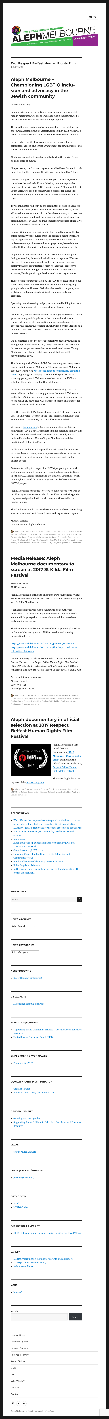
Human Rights (64, 789)
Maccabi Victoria (56, 534)
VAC (54, 543)
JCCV (40, 534)
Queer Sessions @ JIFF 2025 (28, 850)
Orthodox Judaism (19, 537)
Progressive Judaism (48, 537)
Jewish (48, 531)
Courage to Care (21, 1088)
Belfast (24, 792)
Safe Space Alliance (23, 1266)
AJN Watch (71, 531)
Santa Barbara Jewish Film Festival (33, 701)
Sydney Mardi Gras (55, 540)
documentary (30, 427)
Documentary (34, 792)
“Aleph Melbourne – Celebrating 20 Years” (67, 756)
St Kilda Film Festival (38, 540)
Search (14, 1311)
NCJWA (78, 534)
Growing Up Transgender (26, 1118)
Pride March (33, 537)
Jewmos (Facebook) (23, 1177)
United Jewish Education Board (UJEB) (33, 1037)
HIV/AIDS (22, 534)
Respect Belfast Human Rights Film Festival (59, 792)
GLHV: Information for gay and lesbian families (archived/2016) (47, 1233)
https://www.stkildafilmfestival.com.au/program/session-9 (42, 643)
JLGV (45, 534)
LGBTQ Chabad (21, 1207)
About (14, 1374)
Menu (92, 17)
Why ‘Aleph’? (18, 1381)
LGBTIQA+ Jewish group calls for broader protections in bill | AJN (47, 827)
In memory (19, 839)
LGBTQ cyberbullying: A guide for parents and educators (43, 1259)
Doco (13, 1368)
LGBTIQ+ (56, 531)
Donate (15, 1387)
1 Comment (76, 543)
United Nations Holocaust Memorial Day (34, 543)
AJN (64, 531)
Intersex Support (20, 1348)
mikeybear (19, 531)
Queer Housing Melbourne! (27, 978)
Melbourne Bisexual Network (28, 1003)
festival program (35, 782)
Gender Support (19, 1341)
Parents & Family (20, 1355)
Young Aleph (62, 543)
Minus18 (17, 1292)
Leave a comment (31, 704)
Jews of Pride (18, 1361)
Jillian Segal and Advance (26, 865)
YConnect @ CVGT (23, 1063)
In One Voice (31, 534)
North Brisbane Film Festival (36, 698)
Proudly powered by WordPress (41, 1411)
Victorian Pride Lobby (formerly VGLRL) (34, 1092)
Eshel (16, 1203)
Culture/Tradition (47, 695)
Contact (15, 1394)
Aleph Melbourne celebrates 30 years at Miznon (38, 861)
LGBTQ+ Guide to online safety (29, 1262)
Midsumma (69, 534)
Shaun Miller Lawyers (24, 1151)
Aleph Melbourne (18, 1411)
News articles (18, 1335)
